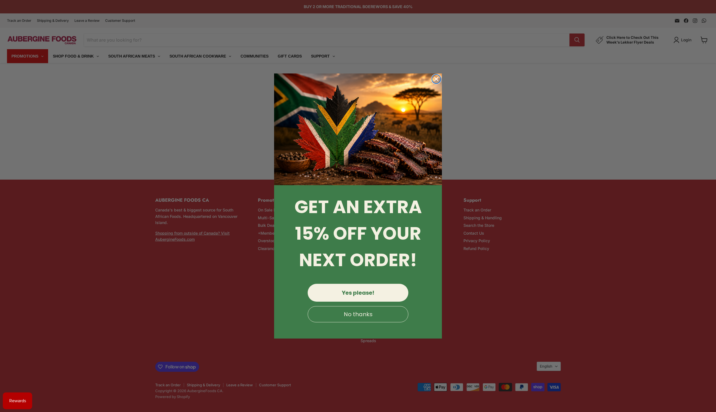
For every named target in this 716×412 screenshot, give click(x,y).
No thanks (358, 314)
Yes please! (358, 293)
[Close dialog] (436, 79)
